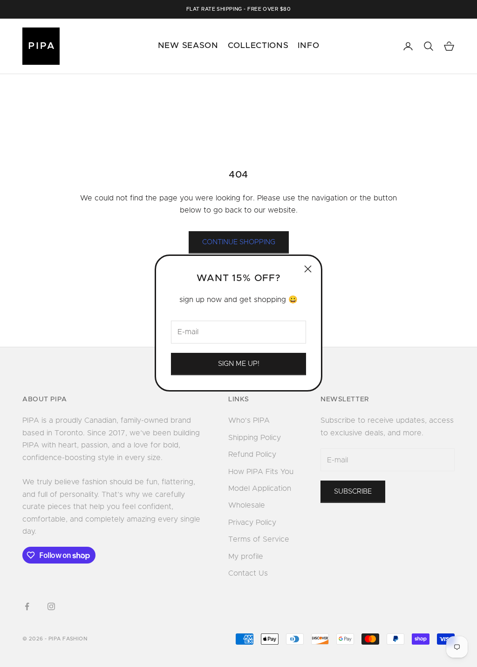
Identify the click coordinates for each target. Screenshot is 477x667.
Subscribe (353, 491)
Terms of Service (258, 539)
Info (308, 45)
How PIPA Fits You (260, 471)
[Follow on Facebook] (27, 606)
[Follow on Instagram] (51, 606)
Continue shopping (238, 242)
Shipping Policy (254, 437)
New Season (188, 45)
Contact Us (248, 573)
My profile (245, 556)
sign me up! (238, 363)
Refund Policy (252, 454)
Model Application (259, 488)
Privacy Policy (252, 522)
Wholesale (246, 505)
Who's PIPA (249, 420)
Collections (258, 45)
